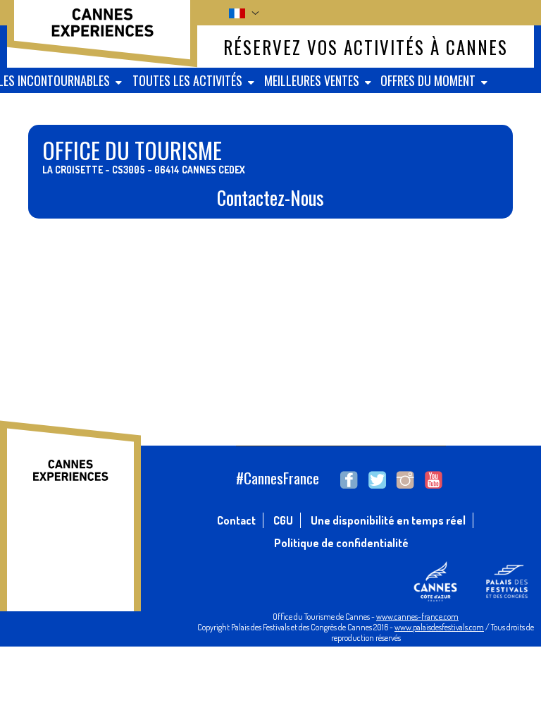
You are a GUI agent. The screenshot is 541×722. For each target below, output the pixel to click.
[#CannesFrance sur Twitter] (377, 479)
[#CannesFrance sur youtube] (433, 479)
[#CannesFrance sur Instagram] (405, 479)
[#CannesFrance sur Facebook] (349, 479)
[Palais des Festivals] (506, 598)
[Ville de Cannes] (435, 598)
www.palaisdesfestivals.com (439, 627)
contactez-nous (270, 197)
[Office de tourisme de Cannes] (102, 30)
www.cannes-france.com (417, 616)
